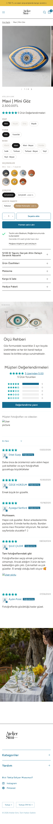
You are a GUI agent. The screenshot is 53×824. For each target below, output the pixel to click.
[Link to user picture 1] (9, 580)
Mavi (16, 145)
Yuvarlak (16, 134)
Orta (24, 123)
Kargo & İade (9, 278)
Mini (6, 123)
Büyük (33, 123)
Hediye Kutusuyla (26, 206)
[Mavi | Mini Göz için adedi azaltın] (4, 216)
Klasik (6, 145)
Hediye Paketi (10, 286)
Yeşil (45, 151)
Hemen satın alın (26, 225)
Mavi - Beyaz (28, 145)
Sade (6, 151)
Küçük (15, 123)
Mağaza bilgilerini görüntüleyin (22, 244)
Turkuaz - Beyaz (31, 151)
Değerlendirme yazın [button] (26, 404)
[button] (10, 112)
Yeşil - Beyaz (9, 157)
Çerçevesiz (8, 195)
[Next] (31, 89)
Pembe (41, 145)
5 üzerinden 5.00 (34, 373)
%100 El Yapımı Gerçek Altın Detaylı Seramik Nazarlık (22, 254)
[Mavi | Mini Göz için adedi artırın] (12, 216)
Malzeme (7, 271)
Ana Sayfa (6, 22)
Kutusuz (7, 206)
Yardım (7, 765)
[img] (9, 450)
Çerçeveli (25, 195)
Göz (6, 134)
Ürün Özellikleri (10, 263)
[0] (49, 12)
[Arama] (44, 12)
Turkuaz (16, 151)
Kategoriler (10, 755)
